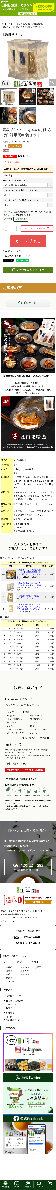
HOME (4, 24)
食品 (19, 962)
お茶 (5, 962)
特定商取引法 (12, 1020)
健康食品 (24, 971)
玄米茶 (9, 978)
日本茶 (9, 971)
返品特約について (11, 251)
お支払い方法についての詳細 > (35, 738)
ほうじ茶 (10, 981)
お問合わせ (11, 1008)
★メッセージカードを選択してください (21, 200)
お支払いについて (14, 1001)
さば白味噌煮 (38, 24)
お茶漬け (24, 974)
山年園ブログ (12, 1016)
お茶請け (24, 967)
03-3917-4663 (11, 918)
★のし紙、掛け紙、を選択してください (20, 190)
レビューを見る (15, 146)
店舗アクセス (12, 1004)
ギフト (11, 24)
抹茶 (8, 974)
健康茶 (9, 967)
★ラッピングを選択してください (18, 180)
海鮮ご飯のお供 (23, 24)
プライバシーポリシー (10, 921)
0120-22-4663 (32, 937)
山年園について (13, 996)
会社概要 (10, 1013)
